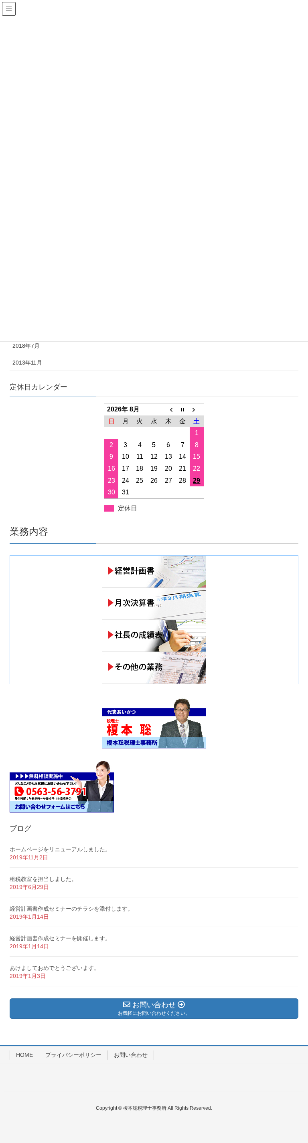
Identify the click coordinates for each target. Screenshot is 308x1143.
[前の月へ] (168, 409)
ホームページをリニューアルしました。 (60, 849)
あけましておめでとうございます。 (54, 968)
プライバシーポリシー (73, 1055)
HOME (24, 1055)
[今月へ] (182, 409)
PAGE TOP (292, 1101)
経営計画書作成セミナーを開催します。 (60, 938)
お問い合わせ (131, 1055)
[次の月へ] (197, 409)
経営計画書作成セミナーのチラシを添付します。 (71, 908)
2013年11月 (27, 362)
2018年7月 (26, 346)
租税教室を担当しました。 (43, 879)
